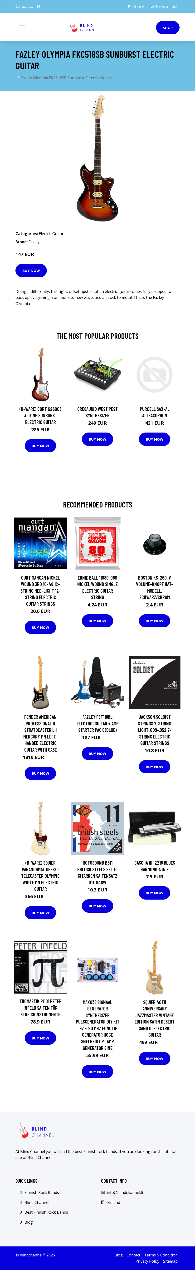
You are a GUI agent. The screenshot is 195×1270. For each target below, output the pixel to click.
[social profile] (38, 6)
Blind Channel (36, 1202)
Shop (168, 27)
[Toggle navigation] (21, 27)
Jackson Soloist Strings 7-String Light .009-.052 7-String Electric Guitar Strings (154, 730)
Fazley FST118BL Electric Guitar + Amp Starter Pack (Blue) (98, 723)
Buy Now (31, 270)
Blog (28, 1222)
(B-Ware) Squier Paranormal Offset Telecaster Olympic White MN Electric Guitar (40, 876)
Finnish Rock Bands (41, 1192)
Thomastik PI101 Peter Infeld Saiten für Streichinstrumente (41, 1007)
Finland (138, 6)
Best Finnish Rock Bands (46, 1212)
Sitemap (170, 1261)
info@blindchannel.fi (162, 6)
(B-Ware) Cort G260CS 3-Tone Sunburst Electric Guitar (41, 415)
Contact (133, 1255)
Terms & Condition (161, 1255)
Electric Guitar (51, 233)
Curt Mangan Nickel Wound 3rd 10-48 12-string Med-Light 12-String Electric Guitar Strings (40, 591)
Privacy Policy (147, 1261)
